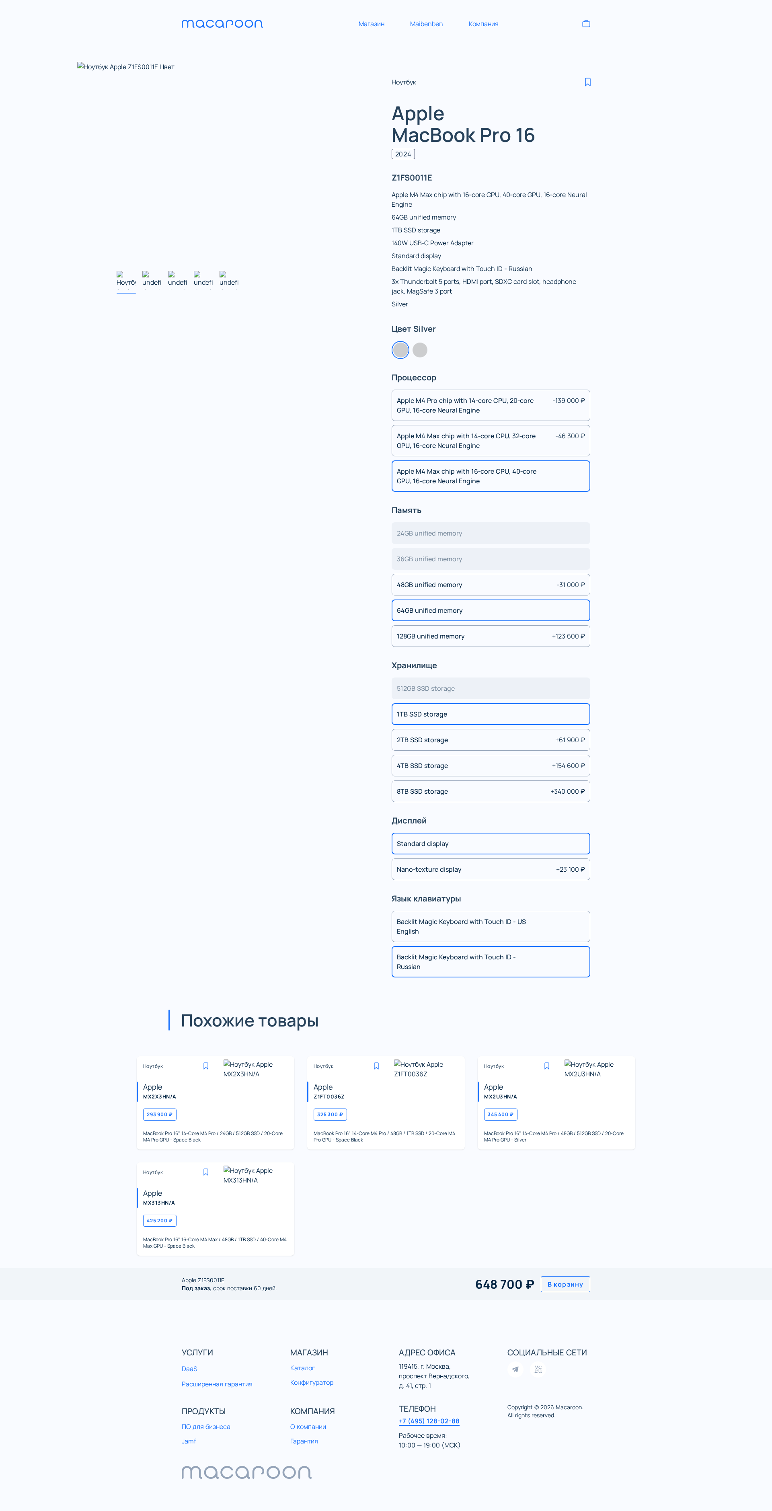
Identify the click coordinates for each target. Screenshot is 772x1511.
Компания (484, 23)
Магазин (371, 23)
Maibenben (426, 23)
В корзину (565, 1284)
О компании (308, 1426)
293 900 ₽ (160, 1114)
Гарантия (304, 1441)
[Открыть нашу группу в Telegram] (515, 1369)
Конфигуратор (311, 1382)
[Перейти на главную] (230, 24)
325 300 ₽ (330, 1114)
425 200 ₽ (160, 1220)
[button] (588, 82)
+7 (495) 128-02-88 (429, 1421)
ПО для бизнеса (206, 1426)
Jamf (189, 1441)
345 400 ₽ (501, 1114)
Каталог (302, 1367)
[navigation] (386, 1472)
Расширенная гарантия (217, 1384)
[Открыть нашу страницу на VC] (538, 1369)
